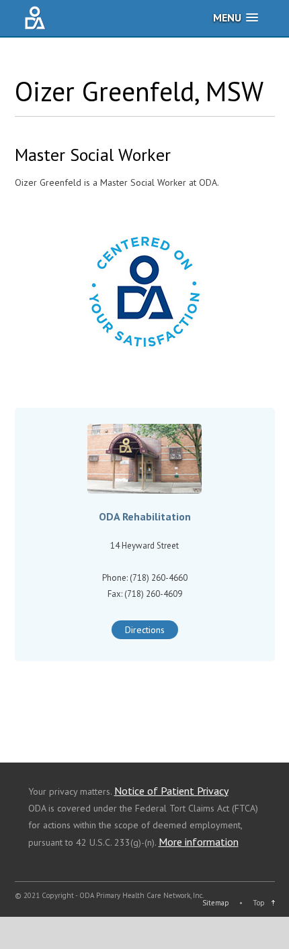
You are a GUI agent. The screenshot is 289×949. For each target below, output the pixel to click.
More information (199, 841)
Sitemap (215, 902)
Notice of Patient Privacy (171, 790)
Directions (145, 630)
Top (259, 902)
